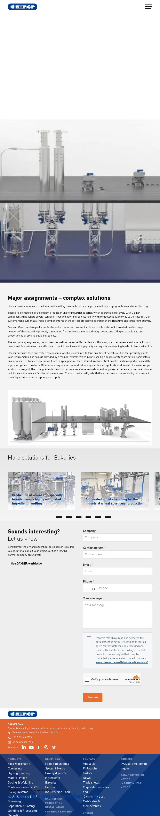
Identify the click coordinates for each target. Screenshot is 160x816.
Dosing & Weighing (20, 783)
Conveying (15, 768)
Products (15, 759)
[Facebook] (39, 748)
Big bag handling (19, 773)
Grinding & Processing (22, 811)
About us (89, 764)
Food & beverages (57, 764)
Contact (126, 759)
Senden (93, 697)
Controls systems (58, 812)
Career (88, 813)
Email (88, 565)
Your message (92, 598)
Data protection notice (132, 777)
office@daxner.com (23, 742)
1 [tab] (60, 518)
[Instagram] (47, 748)
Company (90, 531)
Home (11, 790)
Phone (88, 581)
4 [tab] (89, 518)
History (87, 773)
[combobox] (90, 589)
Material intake (17, 778)
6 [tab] (109, 518)
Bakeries (50, 783)
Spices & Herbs (55, 768)
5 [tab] (99, 518)
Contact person (94, 548)
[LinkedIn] (24, 748)
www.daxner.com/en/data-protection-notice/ (122, 662)
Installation (54, 807)
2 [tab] (70, 518)
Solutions (52, 759)
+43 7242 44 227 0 (22, 737)
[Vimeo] (54, 748)
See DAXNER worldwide (26, 563)
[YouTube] (32, 748)
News (87, 778)
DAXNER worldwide (134, 764)
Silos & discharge (19, 764)
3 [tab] (80, 518)
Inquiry (125, 768)
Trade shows (91, 783)
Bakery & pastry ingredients (55, 775)
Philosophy (90, 768)
